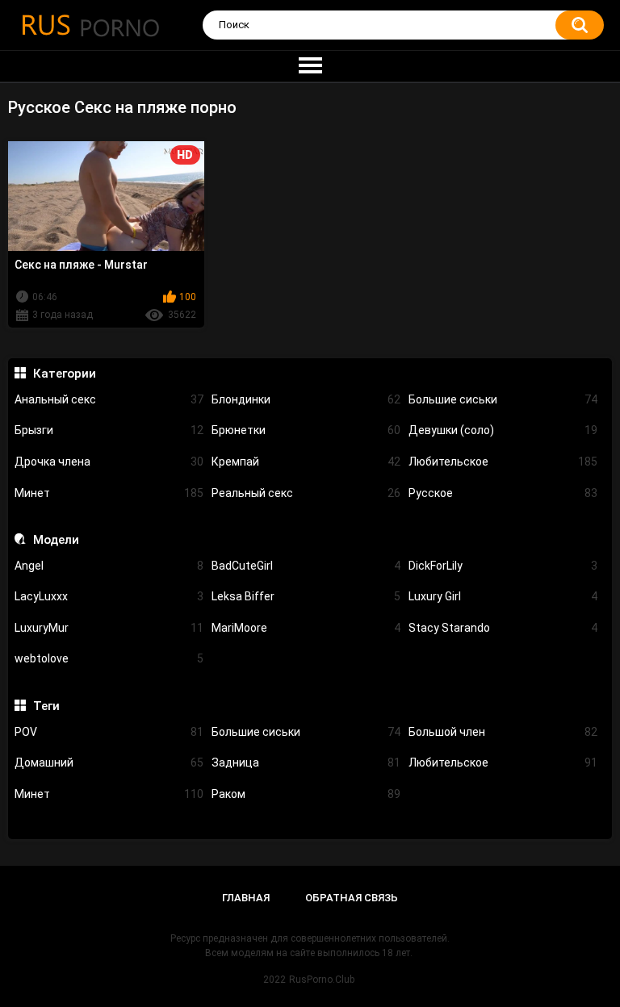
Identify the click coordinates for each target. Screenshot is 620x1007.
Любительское (502, 461)
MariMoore (306, 627)
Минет (109, 493)
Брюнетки (306, 430)
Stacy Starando (502, 627)
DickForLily (502, 565)
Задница (306, 762)
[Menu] (310, 66)
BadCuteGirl (306, 565)
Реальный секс (306, 493)
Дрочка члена (109, 461)
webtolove (109, 658)
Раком (306, 794)
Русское (502, 493)
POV (109, 731)
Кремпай (306, 461)
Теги (46, 706)
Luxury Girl (502, 596)
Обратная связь (351, 898)
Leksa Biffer (306, 596)
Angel (109, 565)
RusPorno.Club (321, 979)
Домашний (109, 762)
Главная (246, 898)
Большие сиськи (502, 399)
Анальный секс (109, 399)
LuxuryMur (109, 627)
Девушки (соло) (502, 430)
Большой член (502, 731)
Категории (64, 373)
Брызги (109, 430)
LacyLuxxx (109, 596)
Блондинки (306, 399)
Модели (55, 540)
